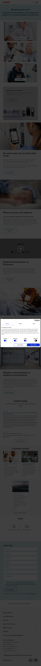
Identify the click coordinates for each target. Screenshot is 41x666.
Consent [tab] (7, 323)
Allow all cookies (33, 344)
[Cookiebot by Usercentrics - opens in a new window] (35, 320)
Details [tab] (20, 323)
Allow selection (20, 344)
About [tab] (34, 323)
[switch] (15, 340)
